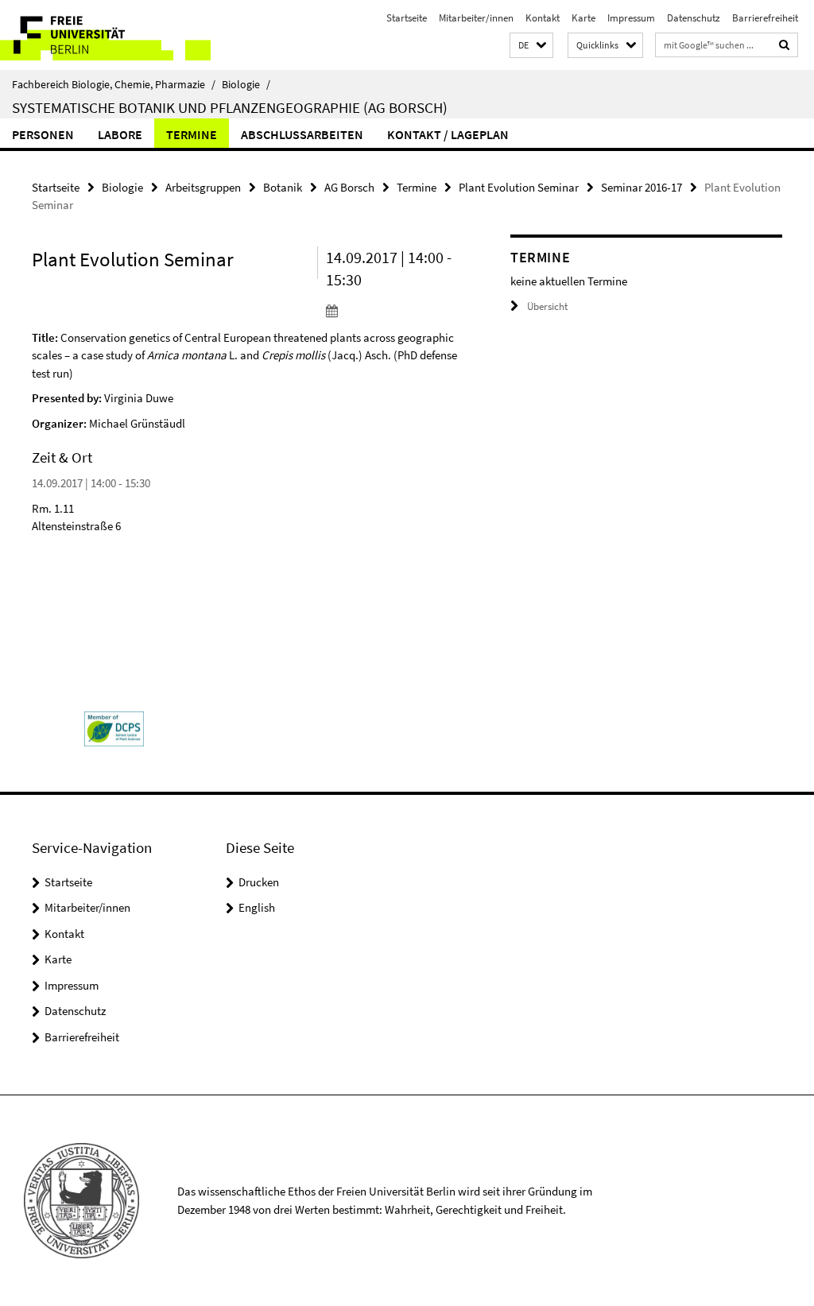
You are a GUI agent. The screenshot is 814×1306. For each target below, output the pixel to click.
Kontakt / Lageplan (448, 134)
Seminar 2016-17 (641, 187)
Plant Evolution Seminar (519, 187)
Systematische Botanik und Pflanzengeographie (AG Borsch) (230, 107)
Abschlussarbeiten (302, 134)
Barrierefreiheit (765, 18)
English (256, 907)
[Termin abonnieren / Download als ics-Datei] (392, 310)
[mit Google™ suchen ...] (784, 45)
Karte (583, 18)
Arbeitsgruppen (203, 187)
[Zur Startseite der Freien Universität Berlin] (105, 35)
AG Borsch (349, 187)
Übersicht (547, 306)
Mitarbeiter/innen (476, 18)
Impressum (631, 18)
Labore (120, 134)
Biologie (246, 84)
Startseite (406, 18)
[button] (531, 46)
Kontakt (542, 18)
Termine (191, 134)
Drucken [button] (258, 881)
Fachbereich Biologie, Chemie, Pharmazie (113, 84)
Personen (43, 134)
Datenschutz (693, 18)
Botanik (282, 187)
